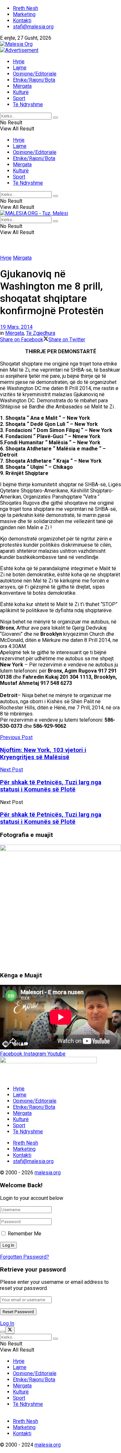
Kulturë (21, 92)
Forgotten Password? (24, 1257)
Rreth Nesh (25, 8)
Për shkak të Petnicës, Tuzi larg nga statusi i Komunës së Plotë (50, 818)
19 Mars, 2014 (16, 327)
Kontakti (22, 20)
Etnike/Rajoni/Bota (34, 80)
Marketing (24, 14)
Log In (7, 1323)
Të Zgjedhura (40, 333)
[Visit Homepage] (16, 44)
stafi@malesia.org (33, 27)
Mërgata (22, 86)
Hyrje (19, 61)
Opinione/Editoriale (34, 74)
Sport (19, 98)
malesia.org (48, 1173)
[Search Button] (55, 118)
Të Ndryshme (28, 104)
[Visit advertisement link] (19, 50)
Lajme (19, 68)
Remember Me (24, 1234)
